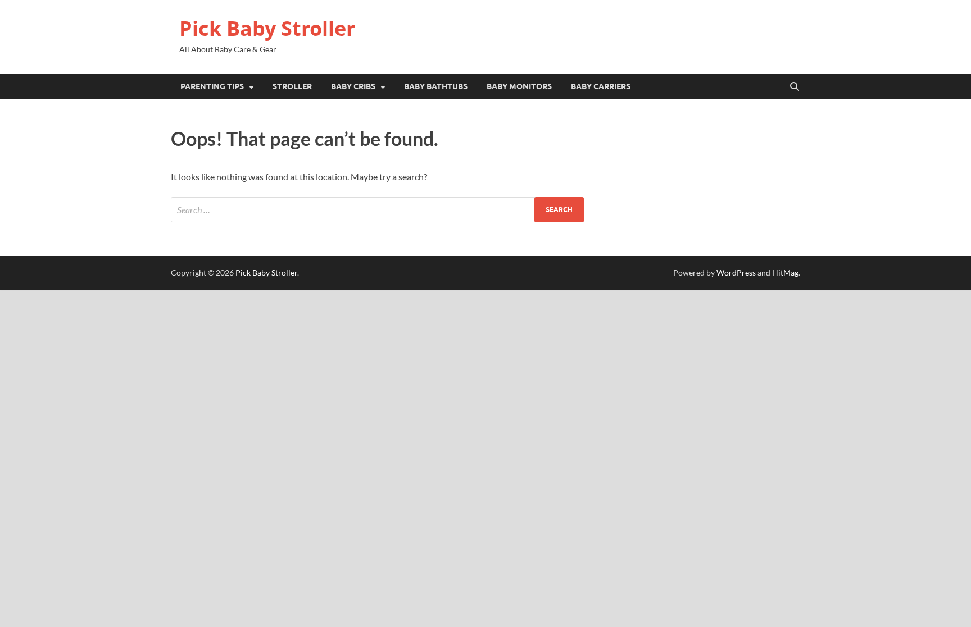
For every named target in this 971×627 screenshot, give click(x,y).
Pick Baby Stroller (267, 28)
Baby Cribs (353, 86)
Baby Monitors (519, 86)
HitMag (785, 272)
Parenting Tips (212, 86)
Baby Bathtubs (436, 86)
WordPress (736, 272)
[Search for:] (377, 209)
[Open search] (794, 87)
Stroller (292, 86)
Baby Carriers (600, 86)
